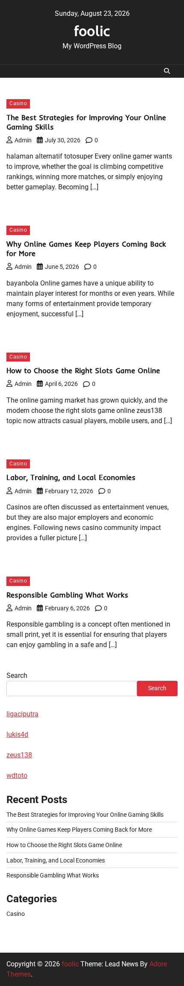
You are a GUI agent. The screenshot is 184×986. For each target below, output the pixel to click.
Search (16, 675)
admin (23, 140)
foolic (92, 30)
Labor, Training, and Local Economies (71, 477)
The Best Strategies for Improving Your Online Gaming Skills (84, 814)
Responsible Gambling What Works (67, 594)
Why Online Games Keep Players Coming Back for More (79, 829)
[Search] (166, 71)
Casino (18, 103)
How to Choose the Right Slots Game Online (83, 370)
